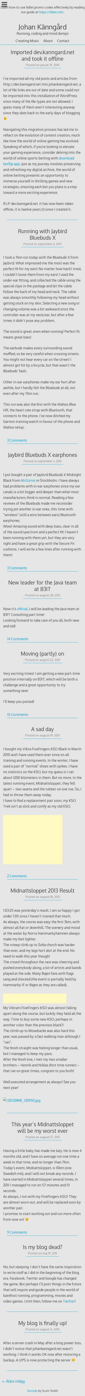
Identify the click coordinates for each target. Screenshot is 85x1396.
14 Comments (17, 639)
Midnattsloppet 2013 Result (42, 890)
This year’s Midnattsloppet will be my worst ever (42, 1127)
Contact (63, 41)
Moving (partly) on (42, 653)
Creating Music (27, 41)
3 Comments (17, 440)
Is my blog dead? (42, 1247)
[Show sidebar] (4, 5)
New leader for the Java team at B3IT (42, 585)
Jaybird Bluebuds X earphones (42, 455)
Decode (32, 1390)
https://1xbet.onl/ (51, 12)
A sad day (42, 729)
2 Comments (17, 876)
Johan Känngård (42, 27)
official (22, 609)
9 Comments (17, 1232)
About (48, 41)
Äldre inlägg (15, 1381)
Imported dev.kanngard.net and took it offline (43, 55)
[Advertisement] (32, 839)
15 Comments (17, 714)
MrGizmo (28, 480)
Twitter (69, 1301)
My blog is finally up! (42, 1323)
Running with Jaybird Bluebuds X (42, 234)
